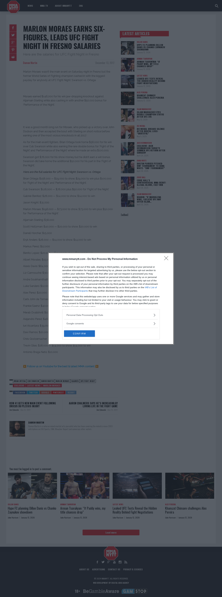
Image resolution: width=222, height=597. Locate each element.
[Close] (167, 259)
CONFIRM (79, 333)
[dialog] (111, 298)
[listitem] (111, 315)
